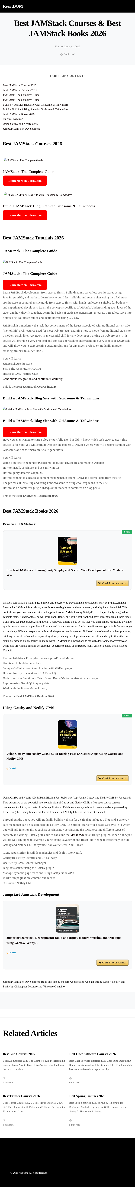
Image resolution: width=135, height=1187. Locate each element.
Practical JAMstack (13, 118)
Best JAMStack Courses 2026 (19, 85)
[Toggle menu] (128, 6)
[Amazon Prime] (67, 768)
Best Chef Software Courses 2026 (92, 1054)
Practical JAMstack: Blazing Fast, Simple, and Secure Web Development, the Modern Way (65, 572)
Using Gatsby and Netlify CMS (20, 123)
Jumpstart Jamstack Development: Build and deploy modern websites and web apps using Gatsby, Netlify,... (64, 940)
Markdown (77, 834)
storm (54, 636)
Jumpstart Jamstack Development (21, 128)
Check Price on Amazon (114, 583)
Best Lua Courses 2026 (19, 1054)
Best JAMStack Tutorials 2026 (20, 90)
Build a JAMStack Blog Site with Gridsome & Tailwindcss (35, 104)
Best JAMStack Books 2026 (18, 114)
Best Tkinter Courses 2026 (21, 1096)
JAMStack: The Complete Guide (21, 94)
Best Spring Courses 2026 (87, 1096)
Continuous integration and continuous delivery (33, 379)
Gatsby (55, 873)
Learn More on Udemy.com (24, 180)
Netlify (79, 802)
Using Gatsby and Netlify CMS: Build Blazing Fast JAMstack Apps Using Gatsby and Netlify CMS (65, 756)
